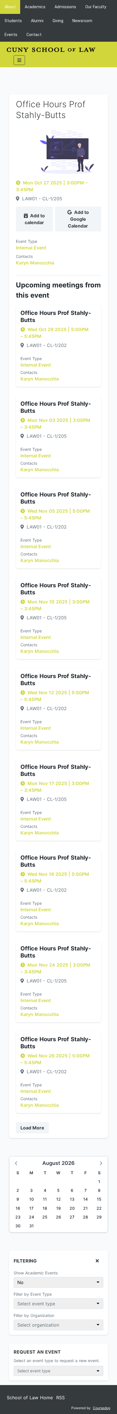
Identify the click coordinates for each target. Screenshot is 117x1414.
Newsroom (82, 20)
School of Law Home (30, 1397)
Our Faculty (95, 7)
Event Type (26, 241)
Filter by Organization (34, 1315)
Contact (33, 34)
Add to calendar (35, 219)
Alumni (37, 20)
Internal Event (31, 248)
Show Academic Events (36, 1272)
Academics (35, 7)
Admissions (65, 7)
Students (13, 20)
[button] (16, 1163)
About (10, 7)
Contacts (24, 256)
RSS (60, 1397)
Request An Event (37, 1352)
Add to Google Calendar (78, 219)
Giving (58, 20)
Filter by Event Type (33, 1294)
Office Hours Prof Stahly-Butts (55, 316)
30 (17, 1225)
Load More (32, 1128)
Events (11, 34)
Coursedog (101, 1408)
